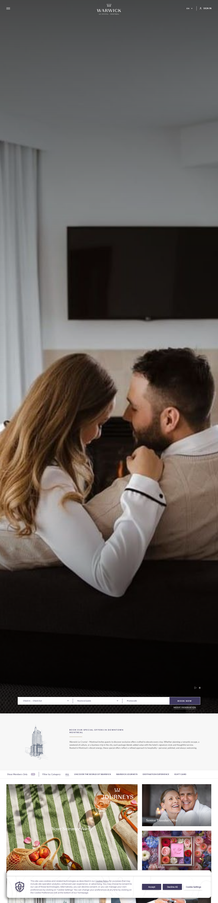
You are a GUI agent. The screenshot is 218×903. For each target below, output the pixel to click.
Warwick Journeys (127, 774)
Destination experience (156, 774)
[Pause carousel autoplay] (198, 687)
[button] (26, 701)
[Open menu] (8, 8)
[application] (109, 884)
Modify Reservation (185, 707)
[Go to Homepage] (109, 9)
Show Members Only (17, 774)
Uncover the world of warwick (92, 774)
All (67, 774)
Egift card (180, 774)
